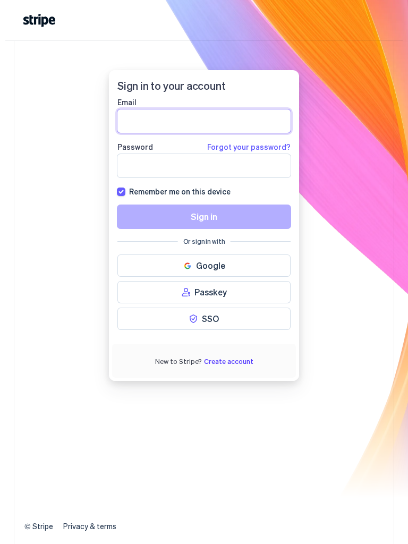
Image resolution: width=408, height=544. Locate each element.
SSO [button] (210, 318)
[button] (204, 265)
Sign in (204, 216)
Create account (228, 361)
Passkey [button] (210, 292)
